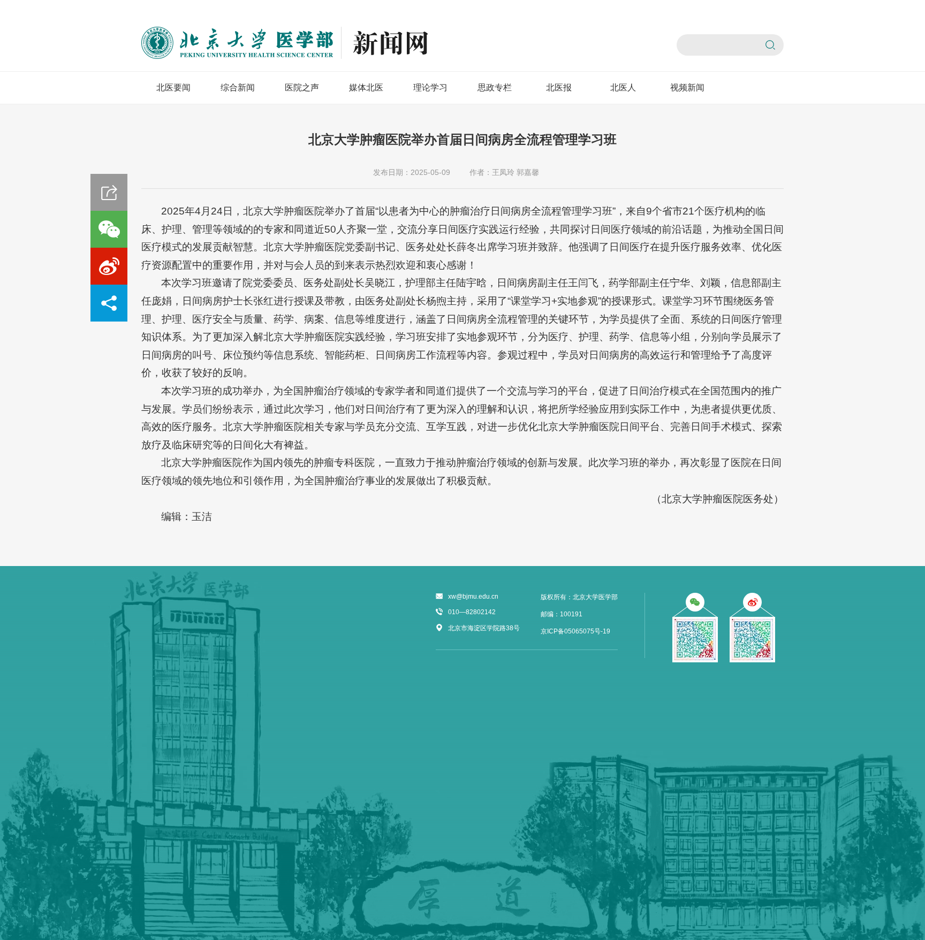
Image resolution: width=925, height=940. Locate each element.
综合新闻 (238, 87)
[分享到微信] (108, 229)
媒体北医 (366, 87)
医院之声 (302, 87)
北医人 (623, 87)
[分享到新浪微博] (108, 266)
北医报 (559, 87)
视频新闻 (687, 87)
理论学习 (430, 87)
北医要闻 (173, 87)
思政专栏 (494, 87)
